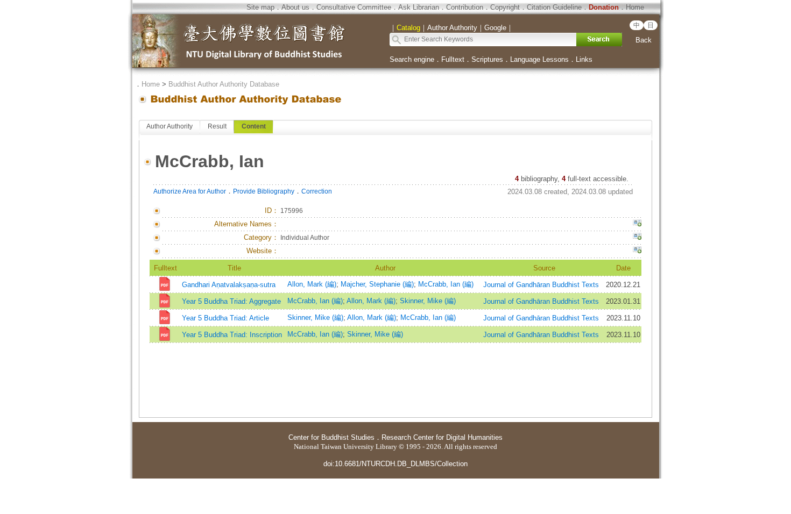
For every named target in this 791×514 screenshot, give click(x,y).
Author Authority (169, 126)
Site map (260, 7)
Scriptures (487, 59)
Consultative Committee (353, 7)
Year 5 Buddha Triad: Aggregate (231, 301)
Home (635, 7)
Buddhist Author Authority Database (223, 84)
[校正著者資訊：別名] (637, 224)
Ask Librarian (418, 7)
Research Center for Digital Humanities (442, 437)
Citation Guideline (554, 7)
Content (254, 126)
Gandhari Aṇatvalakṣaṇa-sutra (229, 285)
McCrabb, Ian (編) (446, 284)
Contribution (464, 7)
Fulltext (452, 59)
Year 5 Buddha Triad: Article (225, 318)
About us (295, 7)
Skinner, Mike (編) (428, 301)
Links (584, 59)
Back (643, 40)
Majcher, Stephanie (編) (377, 284)
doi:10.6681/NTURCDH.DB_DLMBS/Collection (395, 464)
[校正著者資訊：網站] (637, 251)
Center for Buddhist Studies (331, 437)
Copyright (505, 7)
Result (217, 126)
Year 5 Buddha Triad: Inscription (232, 335)
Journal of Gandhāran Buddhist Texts (541, 285)
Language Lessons (539, 59)
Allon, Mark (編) (311, 284)
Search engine (412, 59)
